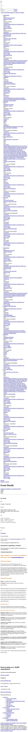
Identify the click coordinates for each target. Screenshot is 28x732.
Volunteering (9, 710)
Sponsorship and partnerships (10, 228)
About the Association (11, 698)
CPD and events (7, 36)
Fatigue (5, 121)
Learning (8, 716)
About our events (7, 45)
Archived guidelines (8, 82)
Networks (17, 33)
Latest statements (7, 170)
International (6, 219)
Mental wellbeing (7, 114)
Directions (9, 680)
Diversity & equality (8, 99)
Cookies (11, 724)
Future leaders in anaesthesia (15, 61)
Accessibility (13, 723)
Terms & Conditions (5, 723)
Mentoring (5, 33)
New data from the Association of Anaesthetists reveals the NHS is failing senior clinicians (14, 151)
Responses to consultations (9, 188)
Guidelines (5, 77)
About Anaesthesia (20, 98)
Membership (6, 15)
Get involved (6, 707)
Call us (6, 686)
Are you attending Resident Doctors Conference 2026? (15, 146)
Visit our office (4, 680)
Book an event (6, 39)
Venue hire (5, 718)
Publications (6, 92)
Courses (19, 60)
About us (5, 697)
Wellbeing (5, 102)
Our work (5, 197)
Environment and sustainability (10, 210)
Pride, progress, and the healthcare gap (15, 148)
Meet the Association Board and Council (15, 701)
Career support (11, 33)
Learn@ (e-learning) (8, 60)
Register (12, 12)
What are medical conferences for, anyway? (13, 146)
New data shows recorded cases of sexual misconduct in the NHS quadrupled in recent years (14, 154)
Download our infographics (9, 100)
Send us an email (4, 692)
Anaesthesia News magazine (19, 99)
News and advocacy (8, 136)
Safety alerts (6, 237)
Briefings (5, 179)
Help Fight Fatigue (7, 126)
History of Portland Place (12, 720)
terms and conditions (15, 539)
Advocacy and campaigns (9, 161)
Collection (8, 715)
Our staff (8, 703)
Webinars (15, 60)
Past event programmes (17, 45)
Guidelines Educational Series (18, 63)
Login (2, 12)
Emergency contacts (8, 105)
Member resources (7, 28)
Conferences (6, 46)
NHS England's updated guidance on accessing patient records (14, 159)
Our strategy (9, 699)
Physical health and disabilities (10, 127)
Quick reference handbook (9, 83)
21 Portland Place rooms (11, 719)
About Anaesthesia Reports (9, 98)
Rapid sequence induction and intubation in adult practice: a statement (14, 157)
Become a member (7, 19)
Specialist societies (10, 706)
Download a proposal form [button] (6, 552)
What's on (8, 714)
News (4, 140)
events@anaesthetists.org (17, 557)
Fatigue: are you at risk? (17, 126)
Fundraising (9, 711)
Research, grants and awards (9, 201)
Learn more (6, 23)
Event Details (18, 489)
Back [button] (2, 490)
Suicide (5, 120)
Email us (9, 692)
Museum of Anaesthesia (8, 712)
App (10, 34)
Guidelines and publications (9, 73)
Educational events (7, 55)
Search (15, 9)
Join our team (9, 705)
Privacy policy (19, 723)
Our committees (9, 702)
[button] (1, 4)
